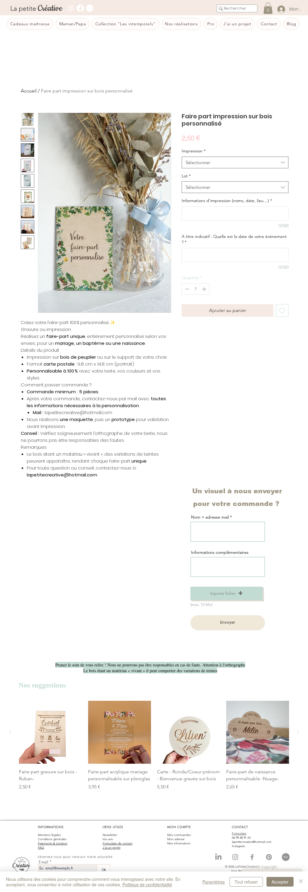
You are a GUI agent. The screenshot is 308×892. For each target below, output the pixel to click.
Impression (193, 151)
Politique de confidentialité (147, 884)
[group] (154, 749)
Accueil (29, 91)
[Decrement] (186, 289)
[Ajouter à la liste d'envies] (282, 310)
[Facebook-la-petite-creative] (252, 857)
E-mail (43, 862)
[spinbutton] (195, 289)
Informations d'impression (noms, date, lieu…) (227, 200)
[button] (226, 593)
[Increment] (204, 289)
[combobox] (235, 162)
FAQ (41, 848)
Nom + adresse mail (210, 517)
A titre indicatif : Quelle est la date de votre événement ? (234, 239)
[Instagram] (71, 8)
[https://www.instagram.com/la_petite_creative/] (235, 857)
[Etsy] (89, 8)
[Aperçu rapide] (50, 732)
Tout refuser (246, 882)
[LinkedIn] (218, 857)
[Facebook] (80, 8)
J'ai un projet (111, 848)
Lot (186, 176)
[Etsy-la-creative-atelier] (286, 857)
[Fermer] (300, 881)
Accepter (280, 882)
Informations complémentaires (219, 552)
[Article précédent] (10, 732)
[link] (268, 8)
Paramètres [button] (213, 882)
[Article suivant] (297, 732)
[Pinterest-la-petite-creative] (269, 857)
